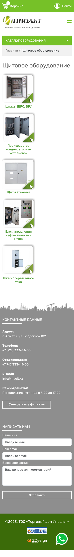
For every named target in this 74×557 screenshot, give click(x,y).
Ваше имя (9, 435)
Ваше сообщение (15, 462)
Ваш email (10, 449)
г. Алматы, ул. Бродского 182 (24, 336)
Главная (12, 50)
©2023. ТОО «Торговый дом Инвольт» (37, 521)
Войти (67, 6)
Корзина (15, 5)
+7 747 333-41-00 (15, 364)
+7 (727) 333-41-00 (16, 350)
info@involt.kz (12, 378)
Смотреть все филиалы (27, 404)
